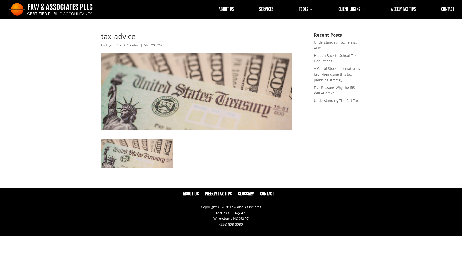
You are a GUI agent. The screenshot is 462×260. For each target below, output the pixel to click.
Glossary (246, 193)
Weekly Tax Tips (403, 10)
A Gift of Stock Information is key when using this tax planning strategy (337, 74)
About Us (226, 10)
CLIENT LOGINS (349, 10)
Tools (303, 10)
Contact (447, 10)
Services (266, 10)
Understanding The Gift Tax (336, 100)
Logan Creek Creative (123, 45)
